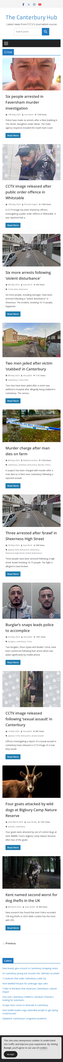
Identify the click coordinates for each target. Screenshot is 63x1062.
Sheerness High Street (15, 553)
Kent (16, 289)
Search (45, 31)
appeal (11, 549)
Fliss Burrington (31, 204)
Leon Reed (28, 114)
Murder (41, 465)
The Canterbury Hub (31, 17)
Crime (10, 289)
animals (11, 826)
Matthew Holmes (30, 460)
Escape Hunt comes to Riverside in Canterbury (25, 1005)
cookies (43, 1047)
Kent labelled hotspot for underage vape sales (25, 983)
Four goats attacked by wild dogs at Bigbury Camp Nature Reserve (31, 809)
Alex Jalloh (27, 375)
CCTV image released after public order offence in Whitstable (28, 192)
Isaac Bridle (32, 822)
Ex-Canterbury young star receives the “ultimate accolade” (31, 973)
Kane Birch (27, 284)
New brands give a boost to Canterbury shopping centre (30, 968)
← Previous (9, 943)
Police (47, 465)
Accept (10, 1054)
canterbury (12, 380)
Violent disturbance (33, 553)
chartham (22, 465)
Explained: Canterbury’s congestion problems (24, 1018)
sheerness (23, 289)
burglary (11, 641)
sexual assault (37, 735)
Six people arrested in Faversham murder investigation (24, 102)
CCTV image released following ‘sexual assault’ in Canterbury (29, 719)
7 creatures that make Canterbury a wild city (24, 978)
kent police (32, 465)
